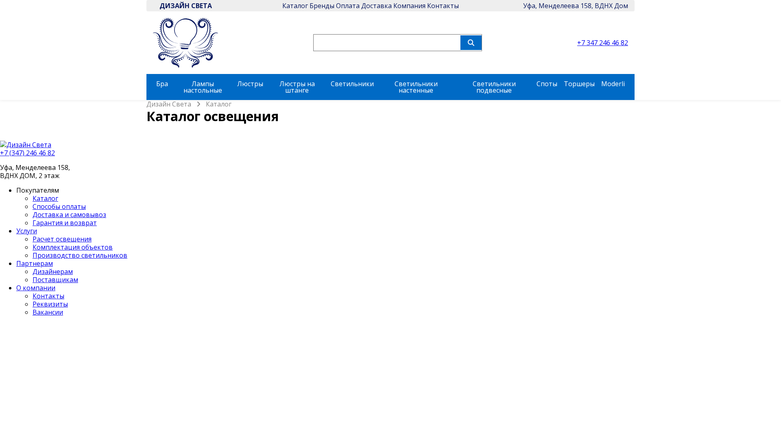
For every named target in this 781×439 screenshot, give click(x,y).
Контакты (443, 5)
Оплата (348, 5)
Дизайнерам (53, 271)
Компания (409, 5)
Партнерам (34, 263)
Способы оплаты (59, 206)
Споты (547, 83)
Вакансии (48, 312)
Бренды (322, 5)
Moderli (613, 83)
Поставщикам (55, 279)
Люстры (250, 83)
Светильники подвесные (494, 87)
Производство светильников (80, 255)
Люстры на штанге (297, 87)
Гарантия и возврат (65, 222)
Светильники (352, 83)
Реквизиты (50, 304)
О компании (35, 287)
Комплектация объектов (73, 247)
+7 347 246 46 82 (602, 42)
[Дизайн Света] (390, 145)
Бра (162, 83)
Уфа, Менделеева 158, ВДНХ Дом (575, 6)
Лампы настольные (202, 87)
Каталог (295, 5)
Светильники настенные (416, 87)
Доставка (376, 5)
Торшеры (579, 83)
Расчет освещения (62, 239)
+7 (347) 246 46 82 (27, 152)
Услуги (26, 230)
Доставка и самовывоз (69, 214)
